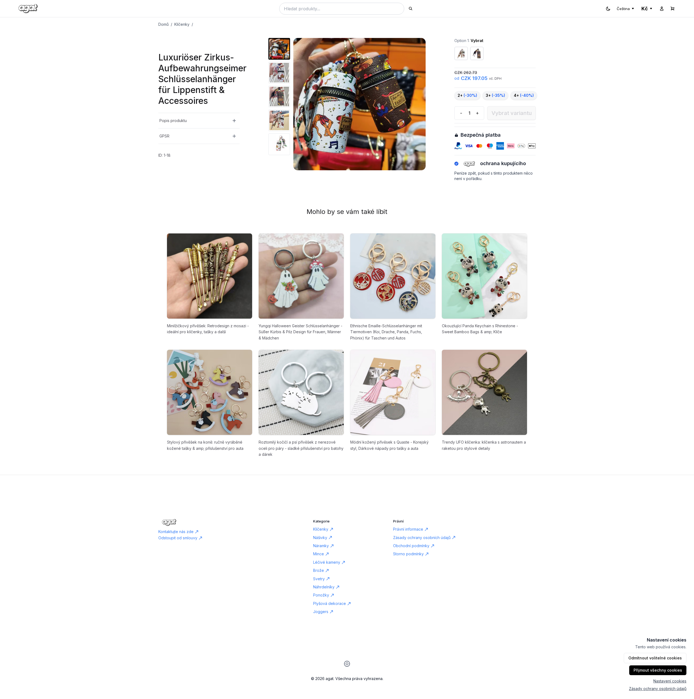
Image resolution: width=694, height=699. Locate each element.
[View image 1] (279, 49)
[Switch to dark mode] (608, 8)
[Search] (410, 8)
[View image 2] (279, 73)
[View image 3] (279, 96)
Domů (163, 24)
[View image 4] (279, 120)
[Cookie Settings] (347, 663)
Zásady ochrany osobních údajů (657, 688)
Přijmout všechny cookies (658, 670)
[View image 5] (279, 144)
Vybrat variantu (511, 113)
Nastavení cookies (669, 681)
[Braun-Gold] (477, 53)
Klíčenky (181, 24)
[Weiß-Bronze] (461, 53)
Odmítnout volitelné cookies (655, 658)
